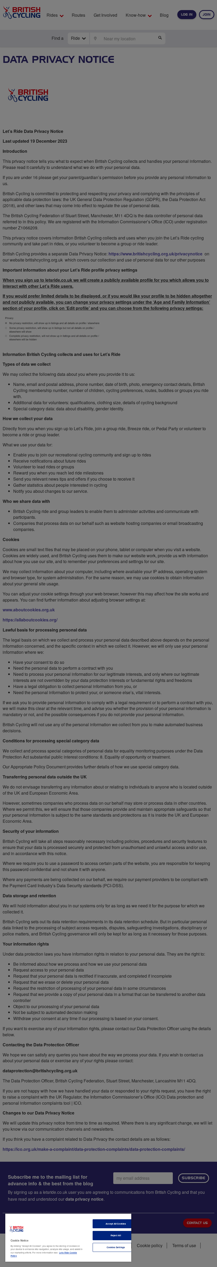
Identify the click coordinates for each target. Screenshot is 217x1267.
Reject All (116, 1235)
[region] (68, 1238)
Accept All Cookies (116, 1223)
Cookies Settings (116, 1247)
